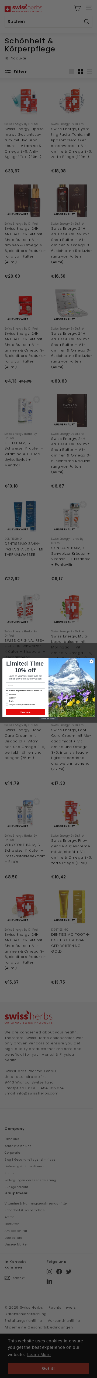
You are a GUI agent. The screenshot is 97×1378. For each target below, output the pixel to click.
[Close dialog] (91, 661)
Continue (25, 712)
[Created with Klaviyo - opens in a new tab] (48, 718)
